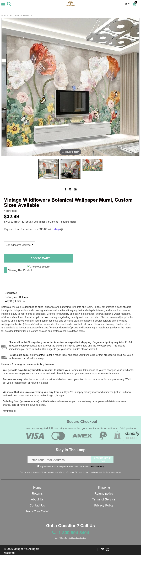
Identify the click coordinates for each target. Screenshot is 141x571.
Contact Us (37, 505)
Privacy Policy (97, 466)
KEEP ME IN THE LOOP (102, 460)
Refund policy (103, 493)
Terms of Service (103, 499)
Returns (37, 493)
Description (11, 293)
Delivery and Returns (16, 297)
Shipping (104, 487)
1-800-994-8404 (73, 532)
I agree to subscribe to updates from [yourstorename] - (72, 466)
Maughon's (20, 549)
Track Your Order (37, 511)
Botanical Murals (21, 15)
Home (4, 15)
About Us (37, 499)
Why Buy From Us (15, 301)
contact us (37, 379)
